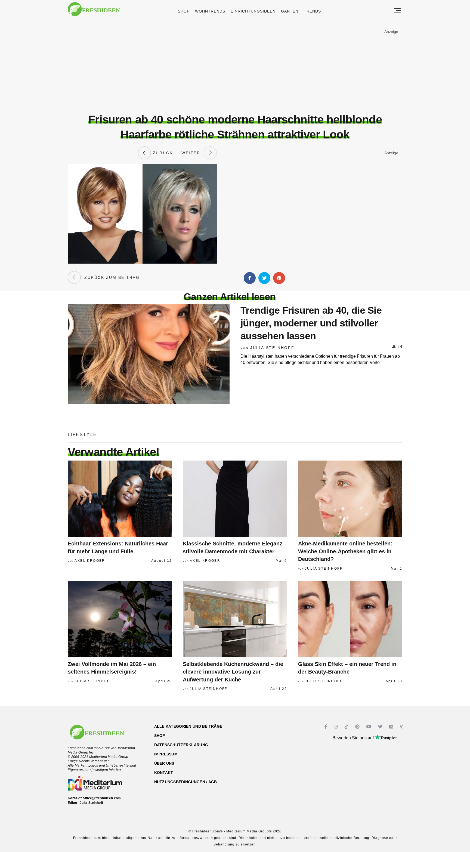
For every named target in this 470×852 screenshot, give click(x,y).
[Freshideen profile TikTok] (347, 726)
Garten (289, 11)
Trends (312, 11)
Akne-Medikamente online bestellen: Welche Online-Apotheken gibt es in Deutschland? (345, 551)
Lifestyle (82, 434)
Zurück (162, 153)
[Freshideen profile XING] (402, 726)
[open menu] (397, 11)
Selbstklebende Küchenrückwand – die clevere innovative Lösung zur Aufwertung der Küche (233, 672)
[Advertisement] (235, 68)
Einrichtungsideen (253, 11)
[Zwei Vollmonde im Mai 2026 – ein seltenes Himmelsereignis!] (120, 619)
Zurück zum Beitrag (110, 277)
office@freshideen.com (102, 798)
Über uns (164, 763)
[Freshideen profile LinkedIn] (391, 726)
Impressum (166, 754)
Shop (184, 11)
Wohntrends (210, 11)
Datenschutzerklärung (181, 745)
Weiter (192, 153)
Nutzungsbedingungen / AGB (185, 782)
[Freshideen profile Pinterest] (358, 726)
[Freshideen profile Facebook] (326, 726)
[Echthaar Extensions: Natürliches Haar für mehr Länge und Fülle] (120, 499)
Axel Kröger (90, 561)
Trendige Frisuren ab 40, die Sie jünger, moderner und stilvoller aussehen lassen (311, 323)
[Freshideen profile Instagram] (336, 726)
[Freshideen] (94, 12)
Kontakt (163, 772)
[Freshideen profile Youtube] (369, 726)
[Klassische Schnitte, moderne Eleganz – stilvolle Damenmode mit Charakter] (235, 499)
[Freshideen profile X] (381, 726)
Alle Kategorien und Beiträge (188, 726)
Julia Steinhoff (272, 347)
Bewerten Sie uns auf (353, 738)
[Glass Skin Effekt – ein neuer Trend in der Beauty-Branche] (350, 619)
